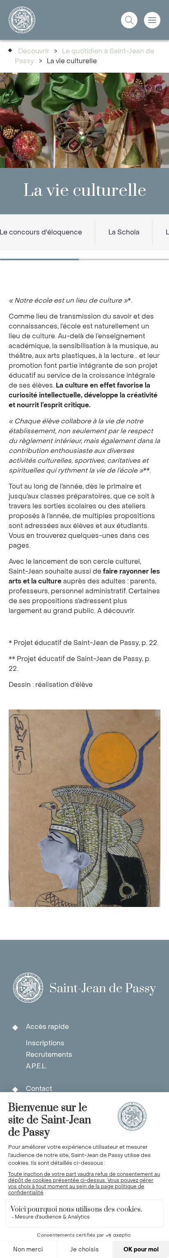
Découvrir (33, 51)
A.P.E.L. (36, 1066)
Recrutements (49, 1054)
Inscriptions (45, 1043)
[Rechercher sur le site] (129, 20)
